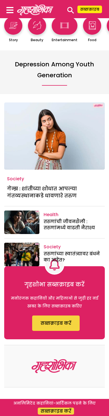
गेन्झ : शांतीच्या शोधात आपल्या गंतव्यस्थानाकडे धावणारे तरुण (42, 192)
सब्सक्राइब (89, 9)
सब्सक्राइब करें (56, 323)
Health (51, 214)
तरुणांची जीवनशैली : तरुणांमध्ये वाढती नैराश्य (69, 224)
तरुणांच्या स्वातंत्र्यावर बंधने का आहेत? (72, 257)
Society (15, 179)
